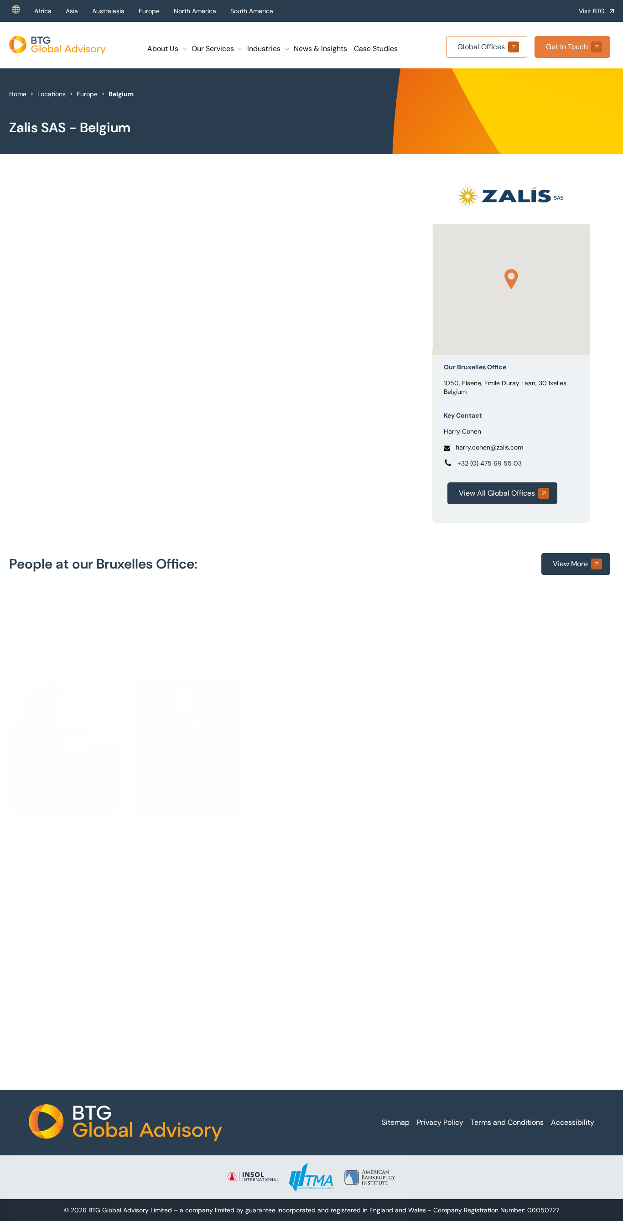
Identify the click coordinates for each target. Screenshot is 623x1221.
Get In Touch (567, 47)
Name (25, 797)
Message (44, 899)
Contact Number (241, 797)
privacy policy (366, 1050)
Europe (149, 11)
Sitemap (396, 1122)
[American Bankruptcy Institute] (369, 1177)
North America (195, 11)
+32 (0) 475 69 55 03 (489, 463)
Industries (263, 48)
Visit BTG (592, 11)
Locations (51, 94)
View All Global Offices (497, 493)
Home (17, 94)
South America (251, 11)
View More (570, 564)
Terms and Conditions (507, 1122)
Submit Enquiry (57, 1037)
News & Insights (320, 48)
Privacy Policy (440, 1122)
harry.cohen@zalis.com (489, 447)
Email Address (39, 848)
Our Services (213, 48)
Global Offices (481, 47)
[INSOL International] (253, 1177)
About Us (162, 48)
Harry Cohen (462, 431)
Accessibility (572, 1122)
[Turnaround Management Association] (311, 1177)
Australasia (108, 11)
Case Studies (376, 48)
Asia (72, 11)
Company (244, 848)
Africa (43, 11)
